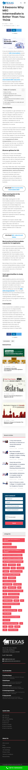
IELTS (5, 577)
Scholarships (7, 607)
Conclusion (7, 104)
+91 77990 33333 (7, 655)
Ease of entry (7, 92)
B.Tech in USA (6, 721)
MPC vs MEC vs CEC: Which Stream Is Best (13, 590)
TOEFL (5, 626)
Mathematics (17, 584)
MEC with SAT (6, 717)
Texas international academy (10, 623)
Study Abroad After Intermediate (11, 616)
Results (16, 600)
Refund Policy (6, 756)
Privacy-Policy (6, 752)
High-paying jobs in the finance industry (12, 96)
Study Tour (6, 620)
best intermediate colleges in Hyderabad (13, 561)
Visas (5, 629)
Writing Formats (13, 629)
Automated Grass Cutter (10, 547)
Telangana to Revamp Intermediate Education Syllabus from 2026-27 (13, 369)
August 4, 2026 (13, 459)
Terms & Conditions (8, 754)
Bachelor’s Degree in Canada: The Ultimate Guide (13, 422)
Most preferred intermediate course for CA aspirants (14, 99)
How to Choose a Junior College (11, 574)
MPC (19, 587)
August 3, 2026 (13, 479)
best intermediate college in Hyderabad (13, 558)
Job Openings (6, 750)
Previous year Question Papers (11, 597)
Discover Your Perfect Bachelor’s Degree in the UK (13, 396)
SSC (20, 610)
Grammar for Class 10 (16, 571)
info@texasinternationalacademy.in (11, 661)
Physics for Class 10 (13, 594)
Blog (11, 23)
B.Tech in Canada (7, 724)
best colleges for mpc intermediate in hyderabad (12, 551)
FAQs (4, 745)
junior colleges (7, 584)
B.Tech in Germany (7, 728)
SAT (22, 600)
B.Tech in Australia (7, 726)
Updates (17, 626)
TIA (21, 623)
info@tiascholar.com (9, 659)
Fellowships (20, 568)
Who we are (6, 743)
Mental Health (12, 587)
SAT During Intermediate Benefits (11, 603)
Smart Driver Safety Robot (10, 610)
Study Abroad (7, 613)
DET (18, 564)
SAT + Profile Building (8, 719)
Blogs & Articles (7, 747)
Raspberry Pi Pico (7, 600)
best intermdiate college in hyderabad (12, 555)
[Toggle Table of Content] (22, 90)
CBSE (5, 564)
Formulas (6, 571)
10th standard (7, 544)
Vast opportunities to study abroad (14, 102)
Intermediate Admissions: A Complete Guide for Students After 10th (17, 475)
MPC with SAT (6, 715)
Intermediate (8, 25)
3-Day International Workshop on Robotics (12, 540)
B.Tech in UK (6, 722)
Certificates (12, 564)
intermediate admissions (9, 581)
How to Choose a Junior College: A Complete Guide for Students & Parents (17, 484)
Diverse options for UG (10, 93)
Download (6, 568)
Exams (13, 568)
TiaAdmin (8, 366)
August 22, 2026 (13, 448)
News (13, 366)
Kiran (6, 23)
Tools (10, 626)
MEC (13, 25)
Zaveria (7, 394)
